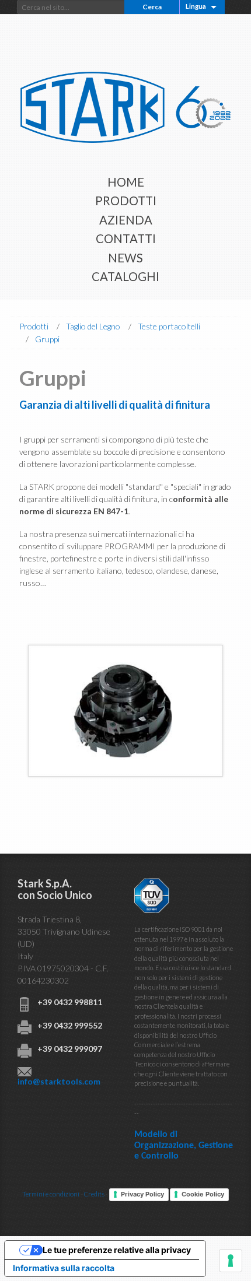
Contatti (126, 238)
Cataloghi (125, 276)
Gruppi (47, 339)
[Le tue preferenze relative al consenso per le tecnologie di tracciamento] (230, 1261)
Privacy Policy (142, 1194)
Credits (94, 1194)
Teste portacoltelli (169, 326)
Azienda (125, 220)
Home (125, 182)
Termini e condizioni (50, 1194)
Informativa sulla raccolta (63, 1268)
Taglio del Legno (93, 326)
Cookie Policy (203, 1194)
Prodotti (125, 201)
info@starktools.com (59, 1081)
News (125, 258)
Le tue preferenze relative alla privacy (117, 1250)
